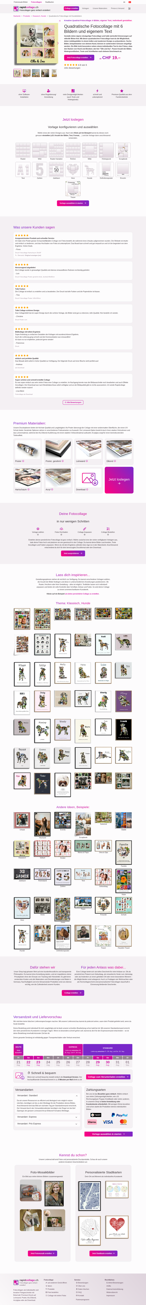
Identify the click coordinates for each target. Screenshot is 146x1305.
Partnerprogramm (82, 1300)
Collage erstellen (71, 8)
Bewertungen (83, 1283)
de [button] (124, 2)
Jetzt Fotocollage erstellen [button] (77, 57)
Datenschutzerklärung (114, 1289)
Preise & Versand (117, 8)
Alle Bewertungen (73, 402)
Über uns (81, 1286)
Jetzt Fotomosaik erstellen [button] (41, 1253)
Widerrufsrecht (111, 1292)
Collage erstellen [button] (71, 993)
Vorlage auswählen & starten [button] (71, 203)
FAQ (80, 1292)
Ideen (49, 1286)
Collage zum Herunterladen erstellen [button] (107, 1077)
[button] (17, 73)
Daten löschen (83, 1289)
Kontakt (81, 1295)
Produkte (51, 1289)
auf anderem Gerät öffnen (57, 1283)
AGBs (108, 1286)
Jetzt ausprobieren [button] (71, 553)
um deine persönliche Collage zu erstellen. (82, 594)
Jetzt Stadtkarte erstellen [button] (102, 1253)
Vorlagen (85, 8)
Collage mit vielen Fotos (56, 1295)
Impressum (110, 1295)
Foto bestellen (52, 1292)
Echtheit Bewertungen (114, 1283)
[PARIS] (123, 169)
